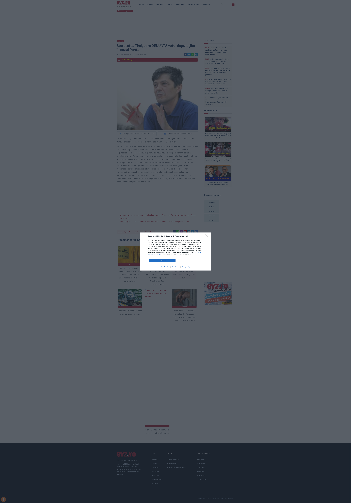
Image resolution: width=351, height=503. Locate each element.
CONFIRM (162, 260)
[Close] (207, 236)
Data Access (175, 267)
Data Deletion (165, 267)
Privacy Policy (186, 267)
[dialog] (175, 251)
